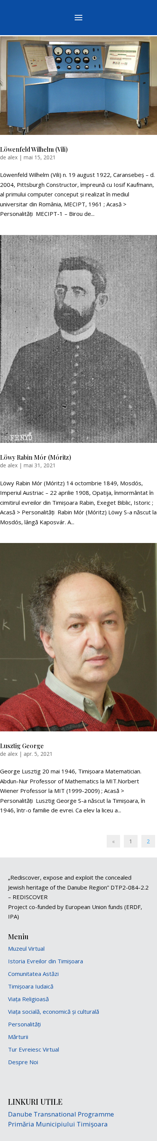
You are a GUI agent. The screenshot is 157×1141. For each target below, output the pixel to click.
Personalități (24, 1024)
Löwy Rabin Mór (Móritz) (35, 457)
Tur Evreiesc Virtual (33, 1049)
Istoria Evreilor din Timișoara (45, 961)
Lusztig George (22, 746)
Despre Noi (23, 1062)
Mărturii (18, 1037)
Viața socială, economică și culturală (53, 1011)
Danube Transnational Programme (61, 1114)
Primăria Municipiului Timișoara (58, 1124)
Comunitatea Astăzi (33, 973)
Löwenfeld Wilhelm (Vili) (34, 149)
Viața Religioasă (28, 999)
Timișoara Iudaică (30, 986)
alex (13, 157)
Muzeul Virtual (26, 948)
